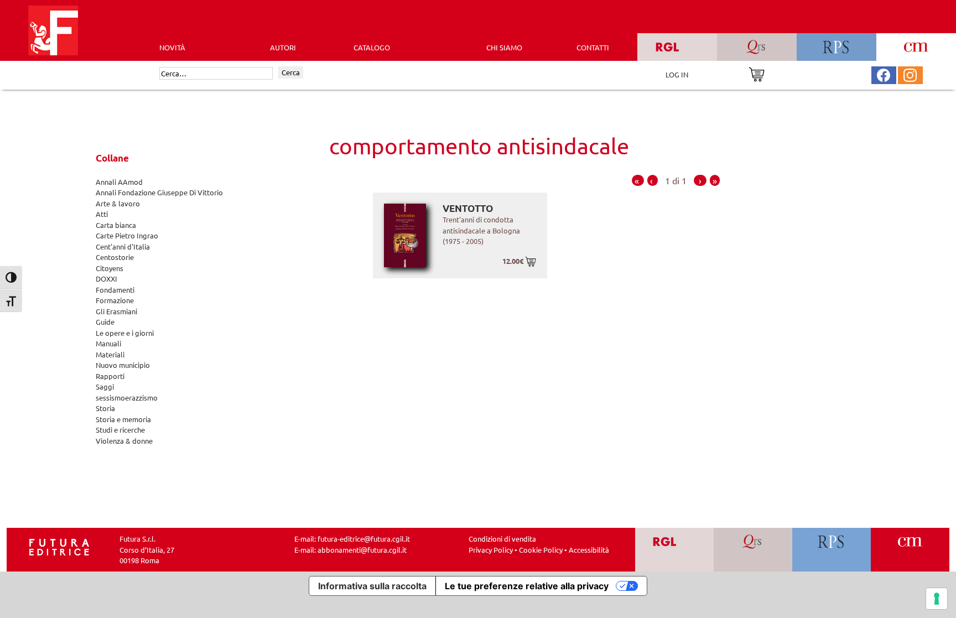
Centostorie (115, 257)
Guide (105, 321)
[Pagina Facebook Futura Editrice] (883, 74)
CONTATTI (592, 47)
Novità (172, 47)
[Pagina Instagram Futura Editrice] (910, 74)
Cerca (291, 72)
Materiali (110, 354)
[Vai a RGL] (674, 549)
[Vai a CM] (910, 549)
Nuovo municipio (123, 365)
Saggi (105, 386)
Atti (102, 214)
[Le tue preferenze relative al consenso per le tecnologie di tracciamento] (936, 598)
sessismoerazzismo (127, 397)
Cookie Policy (541, 549)
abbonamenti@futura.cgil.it (362, 549)
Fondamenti (115, 289)
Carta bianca (116, 225)
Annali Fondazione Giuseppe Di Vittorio (159, 192)
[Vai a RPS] (832, 549)
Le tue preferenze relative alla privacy (527, 585)
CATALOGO (372, 47)
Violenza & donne (124, 440)
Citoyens (109, 268)
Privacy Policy (491, 549)
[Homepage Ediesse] (59, 546)
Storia (105, 408)
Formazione (115, 300)
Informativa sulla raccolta (372, 585)
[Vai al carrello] (757, 73)
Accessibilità (589, 549)
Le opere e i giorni (125, 332)
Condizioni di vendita (502, 538)
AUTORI (283, 47)
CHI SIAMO (504, 47)
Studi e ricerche (120, 429)
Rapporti (110, 376)
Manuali (108, 343)
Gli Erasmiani (116, 311)
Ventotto (468, 208)
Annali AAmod (119, 181)
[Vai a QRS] (753, 549)
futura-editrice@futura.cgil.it (364, 538)
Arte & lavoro (118, 203)
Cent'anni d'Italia (123, 246)
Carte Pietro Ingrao (127, 235)
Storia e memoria (123, 419)
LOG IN (677, 74)
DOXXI (106, 278)
